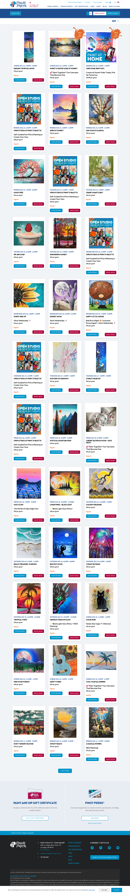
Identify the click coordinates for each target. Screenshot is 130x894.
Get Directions (45, 850)
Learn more (92, 890)
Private (113, 13)
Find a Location (97, 2)
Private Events (67, 7)
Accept (116, 890)
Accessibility (32, 876)
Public (100, 13)
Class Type (15, 13)
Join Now (95, 818)
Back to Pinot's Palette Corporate (23, 833)
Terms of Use (14, 876)
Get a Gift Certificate (35, 818)
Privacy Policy (23, 876)
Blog (105, 7)
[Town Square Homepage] (18, 4)
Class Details (20, 80)
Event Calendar (74, 843)
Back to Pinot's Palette (75, 2)
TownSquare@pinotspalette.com (50, 853)
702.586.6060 (44, 857)
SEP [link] (114, 21)
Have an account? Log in (95, 823)
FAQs (92, 7)
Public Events (53, 7)
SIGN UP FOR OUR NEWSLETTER (105, 857)
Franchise (87, 2)
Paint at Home (114, 7)
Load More (65, 771)
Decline (104, 890)
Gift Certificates (81, 7)
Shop (99, 7)
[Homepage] (24, 844)
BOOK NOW (38, 80)
